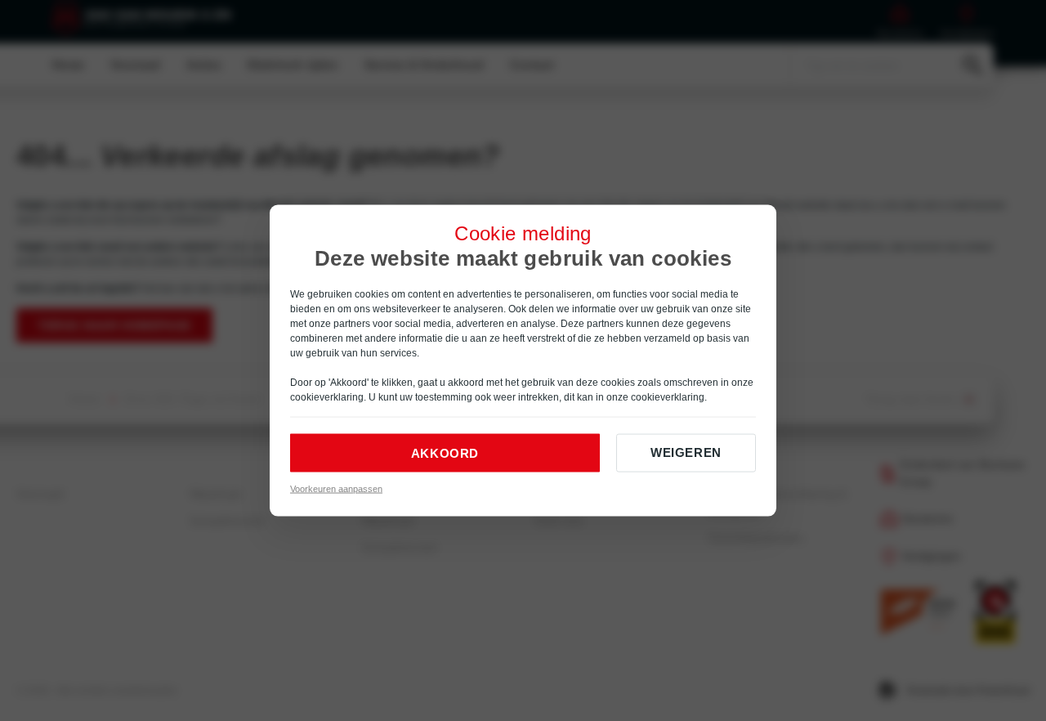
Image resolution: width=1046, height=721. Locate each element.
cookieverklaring (327, 397)
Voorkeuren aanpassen (336, 489)
